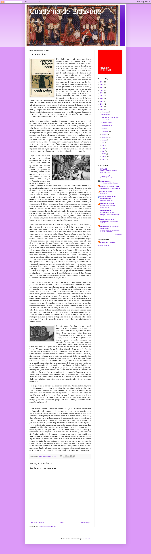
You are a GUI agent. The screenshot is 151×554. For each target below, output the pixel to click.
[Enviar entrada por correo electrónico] (60, 456)
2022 (102, 93)
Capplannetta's (105, 176)
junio (103, 145)
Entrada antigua (85, 523)
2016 (102, 109)
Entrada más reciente (37, 523)
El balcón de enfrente (107, 204)
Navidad (104, 128)
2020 (102, 98)
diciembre (105, 112)
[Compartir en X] (69, 456)
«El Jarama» (105, 114)
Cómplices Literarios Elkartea (110, 186)
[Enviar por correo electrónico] (64, 456)
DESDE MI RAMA (106, 191)
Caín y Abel (105, 120)
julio (103, 143)
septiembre (105, 137)
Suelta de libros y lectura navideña (110, 188)
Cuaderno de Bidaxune (65, 11)
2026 (102, 82)
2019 (102, 101)
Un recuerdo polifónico (106, 200)
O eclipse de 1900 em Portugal (109, 183)
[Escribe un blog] (66, 456)
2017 (102, 107)
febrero (104, 156)
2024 (102, 87)
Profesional (103, 193)
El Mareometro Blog (107, 219)
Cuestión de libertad (106, 178)
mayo (104, 148)
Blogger (87, 539)
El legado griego (105, 210)
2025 (102, 85)
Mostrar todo (118, 234)
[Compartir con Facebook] (71, 456)
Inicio (62, 523)
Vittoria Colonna (106, 125)
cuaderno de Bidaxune (107, 242)
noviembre (105, 132)
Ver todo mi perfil (103, 245)
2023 (102, 90)
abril (103, 151)
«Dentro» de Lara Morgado (110, 117)
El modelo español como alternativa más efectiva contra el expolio (109, 214)
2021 (102, 96)
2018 (102, 104)
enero (104, 159)
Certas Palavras (105, 181)
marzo (104, 154)
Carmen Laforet (106, 123)
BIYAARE (103, 169)
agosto (104, 140)
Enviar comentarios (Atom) (47, 526)
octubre (104, 134)
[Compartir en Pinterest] (73, 456)
